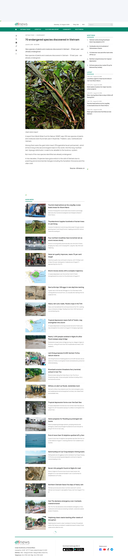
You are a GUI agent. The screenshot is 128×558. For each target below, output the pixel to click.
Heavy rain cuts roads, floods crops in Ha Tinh (65, 304)
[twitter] (16, 39)
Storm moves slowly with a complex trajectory (65, 271)
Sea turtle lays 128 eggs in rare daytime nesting (66, 287)
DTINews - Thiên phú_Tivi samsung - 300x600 (100, 120)
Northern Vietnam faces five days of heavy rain (65, 485)
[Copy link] (16, 46)
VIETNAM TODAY (25, 29)
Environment (40, 35)
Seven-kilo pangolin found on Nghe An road (64, 468)
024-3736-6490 (38, 555)
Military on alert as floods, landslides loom (64, 386)
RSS (83, 24)
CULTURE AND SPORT (52, 29)
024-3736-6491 (26, 555)
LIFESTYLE (38, 29)
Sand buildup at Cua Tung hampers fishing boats (66, 452)
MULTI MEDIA (79, 29)
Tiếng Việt (76, 24)
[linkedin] (16, 42)
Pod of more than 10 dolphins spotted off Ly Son (66, 435)
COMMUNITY (67, 29)
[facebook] (16, 35)
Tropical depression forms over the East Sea (65, 402)
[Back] (16, 53)
